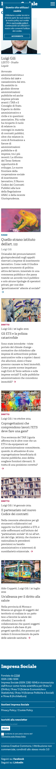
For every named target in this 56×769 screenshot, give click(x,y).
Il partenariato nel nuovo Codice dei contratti (18, 512)
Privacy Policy (8, 710)
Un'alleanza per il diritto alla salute (20, 599)
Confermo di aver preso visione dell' (17, 735)
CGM (17, 675)
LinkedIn (18, 762)
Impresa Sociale (18, 667)
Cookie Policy (25, 710)
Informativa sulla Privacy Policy (13, 737)
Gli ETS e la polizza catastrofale (14, 336)
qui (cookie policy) (20, 23)
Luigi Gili (6, 249)
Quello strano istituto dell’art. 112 (18, 242)
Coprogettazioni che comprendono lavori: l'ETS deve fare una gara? (19, 427)
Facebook (18, 758)
